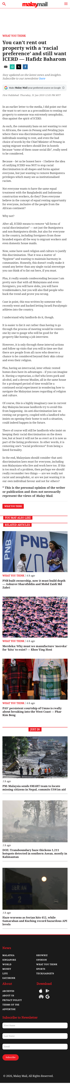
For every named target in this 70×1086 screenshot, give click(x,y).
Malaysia (8, 955)
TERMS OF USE (10, 1004)
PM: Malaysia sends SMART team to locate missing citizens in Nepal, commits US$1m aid (34, 787)
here (42, 78)
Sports (40, 969)
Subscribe (10, 1057)
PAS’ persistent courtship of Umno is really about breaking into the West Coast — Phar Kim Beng (32, 712)
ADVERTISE (9, 1009)
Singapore (9, 960)
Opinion (41, 960)
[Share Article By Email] (5, 68)
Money (6, 969)
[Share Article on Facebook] (25, 68)
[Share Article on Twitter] (18, 68)
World (6, 964)
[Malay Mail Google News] (47, 999)
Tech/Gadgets (45, 973)
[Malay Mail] (35, 6)
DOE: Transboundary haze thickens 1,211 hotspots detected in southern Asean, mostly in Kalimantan (34, 853)
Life (5, 973)
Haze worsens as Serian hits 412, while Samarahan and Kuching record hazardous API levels (34, 921)
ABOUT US (8, 995)
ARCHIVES (8, 991)
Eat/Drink (8, 978)
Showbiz (42, 955)
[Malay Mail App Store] (41, 993)
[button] (63, 87)
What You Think (14, 35)
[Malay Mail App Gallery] (41, 999)
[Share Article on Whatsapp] (12, 68)
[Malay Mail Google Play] (47, 993)
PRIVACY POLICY (12, 1000)
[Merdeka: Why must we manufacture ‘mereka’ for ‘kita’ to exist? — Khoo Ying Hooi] (35, 617)
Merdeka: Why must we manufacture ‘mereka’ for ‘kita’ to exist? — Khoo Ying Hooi (34, 648)
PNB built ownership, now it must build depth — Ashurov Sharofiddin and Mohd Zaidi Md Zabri (33, 584)
